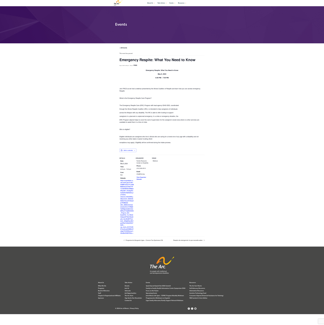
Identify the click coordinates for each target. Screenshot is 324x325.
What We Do (102, 286)
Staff (99, 293)
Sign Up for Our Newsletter (133, 298)
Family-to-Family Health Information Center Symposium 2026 (165, 288)
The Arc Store (129, 295)
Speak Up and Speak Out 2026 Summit (158, 286)
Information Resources (196, 291)
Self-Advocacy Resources (197, 288)
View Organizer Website (141, 178)
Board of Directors (104, 291)
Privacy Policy (134, 308)
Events (171, 3)
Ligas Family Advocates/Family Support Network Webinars (164, 300)
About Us (150, 3)
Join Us (127, 288)
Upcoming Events (151, 293)
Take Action (161, 3)
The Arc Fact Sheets (195, 286)
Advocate (128, 291)
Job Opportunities (130, 293)
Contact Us (128, 300)
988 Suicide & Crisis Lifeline (198, 298)
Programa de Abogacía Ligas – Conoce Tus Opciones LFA (144, 240)
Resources (181, 3)
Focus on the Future (152, 291)
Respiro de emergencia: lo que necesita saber (188, 240)
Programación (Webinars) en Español (158, 298)
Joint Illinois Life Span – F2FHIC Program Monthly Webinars (165, 295)
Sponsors (101, 298)
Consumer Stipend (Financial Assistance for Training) (206, 295)
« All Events (123, 48)
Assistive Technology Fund (197, 293)
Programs (101, 288)
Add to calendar (128, 150)
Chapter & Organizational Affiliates (109, 295)
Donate (127, 286)
